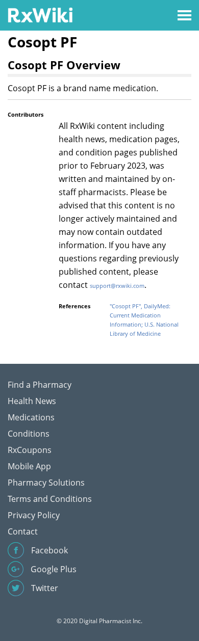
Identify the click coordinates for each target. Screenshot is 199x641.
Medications (31, 417)
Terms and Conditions (50, 498)
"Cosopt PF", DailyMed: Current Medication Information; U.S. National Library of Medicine (144, 319)
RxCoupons (30, 450)
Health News (32, 401)
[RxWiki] (40, 14)
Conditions (28, 433)
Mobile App (29, 466)
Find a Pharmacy (39, 384)
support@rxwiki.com (117, 285)
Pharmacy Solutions (46, 482)
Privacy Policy (34, 515)
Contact (23, 531)
